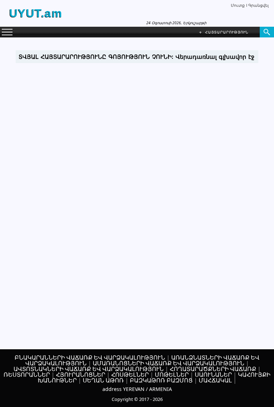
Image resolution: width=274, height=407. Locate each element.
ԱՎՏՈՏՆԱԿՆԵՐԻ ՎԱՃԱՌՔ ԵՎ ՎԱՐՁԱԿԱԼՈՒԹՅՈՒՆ (89, 369)
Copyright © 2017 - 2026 (137, 399)
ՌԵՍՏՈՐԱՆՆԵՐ (27, 374)
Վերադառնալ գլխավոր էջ (215, 57)
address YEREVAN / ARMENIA (137, 389)
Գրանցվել (258, 5)
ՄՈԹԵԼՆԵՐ (172, 374)
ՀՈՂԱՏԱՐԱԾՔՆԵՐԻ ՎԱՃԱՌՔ (213, 369)
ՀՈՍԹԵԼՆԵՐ (130, 374)
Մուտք (238, 5)
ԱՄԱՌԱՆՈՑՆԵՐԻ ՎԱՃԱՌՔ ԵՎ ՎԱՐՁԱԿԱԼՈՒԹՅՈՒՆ (168, 363)
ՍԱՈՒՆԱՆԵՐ (213, 374)
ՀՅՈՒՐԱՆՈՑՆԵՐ (80, 374)
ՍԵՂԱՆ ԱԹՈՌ (103, 380)
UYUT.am (35, 13)
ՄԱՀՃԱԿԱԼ (215, 380)
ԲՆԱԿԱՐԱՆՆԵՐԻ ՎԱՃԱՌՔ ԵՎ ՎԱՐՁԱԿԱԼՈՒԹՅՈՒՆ (90, 357)
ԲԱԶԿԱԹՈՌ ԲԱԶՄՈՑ (161, 380)
